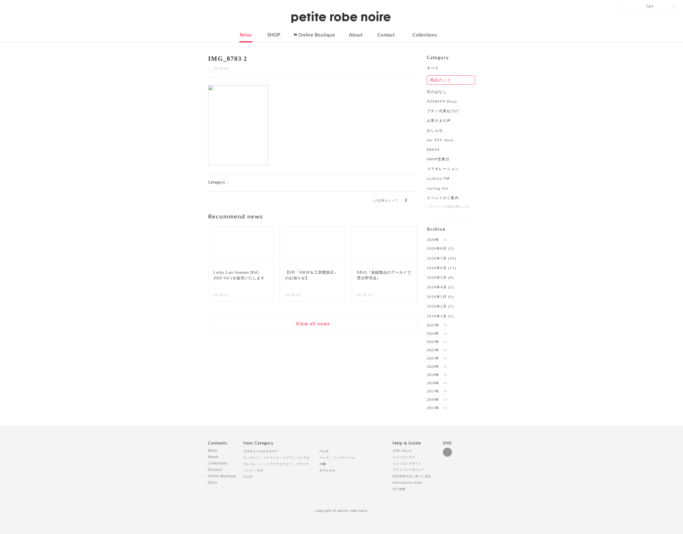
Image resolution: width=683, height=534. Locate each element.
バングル (303, 457)
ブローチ (302, 464)
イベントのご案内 (443, 198)
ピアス (288, 457)
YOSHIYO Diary (442, 101)
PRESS (433, 150)
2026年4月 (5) (440, 287)
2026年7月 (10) (441, 258)
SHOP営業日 (438, 159)
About (356, 35)
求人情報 (399, 489)
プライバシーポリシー (409, 469)
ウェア (248, 476)
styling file (438, 188)
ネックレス (251, 457)
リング (248, 470)
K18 (260, 470)
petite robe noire (341, 17)
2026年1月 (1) (440, 316)
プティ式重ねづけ (443, 111)
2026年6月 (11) (441, 268)
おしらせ (435, 130)
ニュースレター (404, 457)
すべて (433, 68)
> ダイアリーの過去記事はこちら (448, 206)
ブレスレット (253, 464)
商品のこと (440, 80)
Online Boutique (317, 35)
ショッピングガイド (407, 463)
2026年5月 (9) (440, 278)
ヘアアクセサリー (279, 464)
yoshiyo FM (438, 178)
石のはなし (437, 92)
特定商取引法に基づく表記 (412, 476)
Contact (386, 35)
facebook (406, 200)
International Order (408, 482)
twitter (414, 200)
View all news (313, 324)
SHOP (273, 35)
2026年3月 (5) (440, 297)
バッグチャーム (344, 457)
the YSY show (440, 140)
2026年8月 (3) (440, 248)
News (246, 35)
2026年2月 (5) (440, 306)
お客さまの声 (439, 121)
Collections (424, 35)
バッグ (324, 451)
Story (212, 482)
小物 (322, 464)
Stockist (215, 470)
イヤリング (271, 457)
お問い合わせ (402, 450)
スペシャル (327, 470)
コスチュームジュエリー (261, 451)
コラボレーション (443, 169)
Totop (480, 446)
